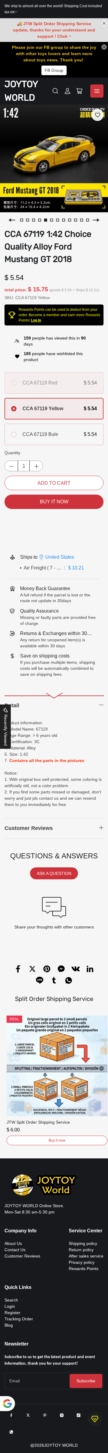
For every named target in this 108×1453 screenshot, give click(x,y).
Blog (8, 1325)
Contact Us (15, 1249)
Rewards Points (83, 1268)
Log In (36, 320)
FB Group (54, 70)
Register (12, 1312)
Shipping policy (83, 1243)
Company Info (20, 1230)
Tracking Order (18, 1318)
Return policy (81, 1249)
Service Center (85, 1230)
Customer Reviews (22, 1256)
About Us (13, 1243)
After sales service (86, 1256)
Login (9, 1306)
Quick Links (18, 1287)
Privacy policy (81, 1262)
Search (11, 1300)
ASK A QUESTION (54, 873)
